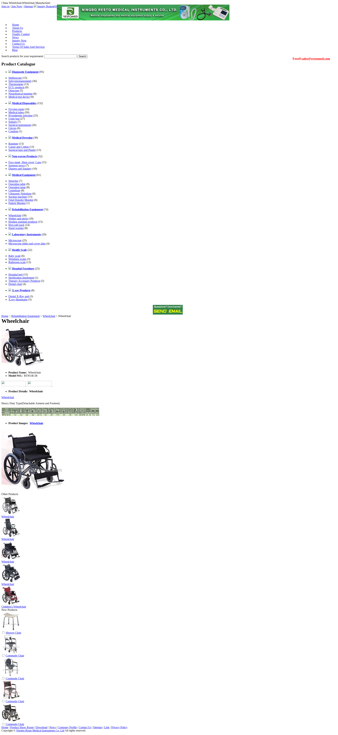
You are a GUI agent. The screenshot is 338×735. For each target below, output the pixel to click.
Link (106, 727)
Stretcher (13, 180)
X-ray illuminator (18, 299)
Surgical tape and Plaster (22, 149)
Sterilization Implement (21, 277)
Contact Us (85, 727)
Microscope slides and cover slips (27, 243)
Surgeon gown (16, 165)
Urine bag (14, 118)
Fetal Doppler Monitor (20, 199)
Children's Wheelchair (13, 606)
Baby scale (14, 255)
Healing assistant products (22, 221)
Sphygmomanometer (20, 81)
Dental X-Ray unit (18, 296)
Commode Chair (15, 655)
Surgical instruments (19, 124)
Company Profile (67, 727)
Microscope (14, 240)
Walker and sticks (18, 218)
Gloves (12, 128)
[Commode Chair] (11, 652)
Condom (13, 131)
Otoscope (13, 90)
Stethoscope (15, 77)
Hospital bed (15, 274)
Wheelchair (14, 215)
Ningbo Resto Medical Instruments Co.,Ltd (40, 730)
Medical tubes (16, 112)
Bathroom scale (17, 262)
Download (41, 727)
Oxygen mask (16, 109)
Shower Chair (13, 632)
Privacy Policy (119, 727)
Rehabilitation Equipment (25, 316)
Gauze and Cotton (18, 146)
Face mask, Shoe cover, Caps (24, 162)
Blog (15, 50)
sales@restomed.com (316, 58)
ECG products (16, 87)
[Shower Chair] (11, 629)
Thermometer (15, 84)
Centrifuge (14, 190)
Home (4, 316)
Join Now (16, 6)
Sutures (12, 121)
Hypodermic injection (20, 115)
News (52, 727)
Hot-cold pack (16, 224)
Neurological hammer (20, 93)
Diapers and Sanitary (20, 168)
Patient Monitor (17, 203)
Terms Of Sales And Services (28, 46)
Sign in (5, 6)
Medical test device (19, 96)
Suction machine (17, 196)
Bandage (13, 143)
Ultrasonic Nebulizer (20, 193)
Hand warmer (16, 228)
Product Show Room (22, 727)
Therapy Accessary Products (24, 280)
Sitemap (28, 6)
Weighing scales (17, 259)
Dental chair (15, 284)
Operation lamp (17, 187)
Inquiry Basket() (47, 6)
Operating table (17, 184)
